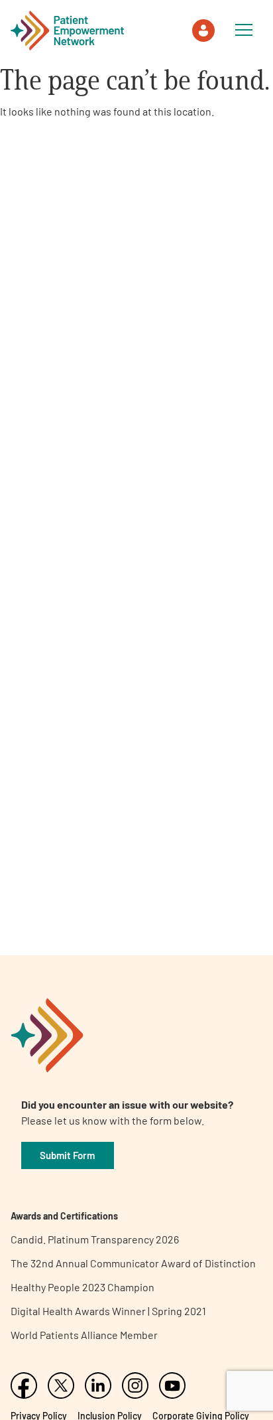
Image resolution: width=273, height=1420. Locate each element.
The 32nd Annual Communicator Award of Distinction (133, 1263)
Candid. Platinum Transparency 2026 (95, 1239)
